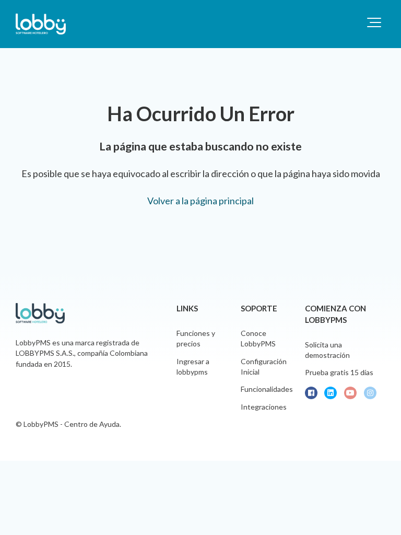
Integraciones (264, 406)
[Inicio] (41, 24)
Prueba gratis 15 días (339, 372)
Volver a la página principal (200, 200)
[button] (374, 22)
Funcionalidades (267, 389)
